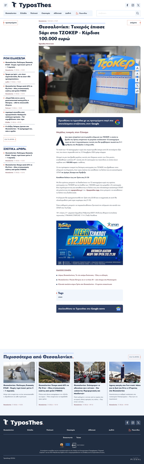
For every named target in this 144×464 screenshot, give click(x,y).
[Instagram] (133, 5)
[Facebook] (127, 5)
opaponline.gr (76, 190)
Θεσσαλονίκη (10, 13)
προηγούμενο (11, 22)
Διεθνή (68, 13)
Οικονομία (46, 13)
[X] (138, 5)
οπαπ (60, 297)
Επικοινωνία (67, 437)
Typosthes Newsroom (46, 44)
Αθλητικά (57, 13)
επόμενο (133, 22)
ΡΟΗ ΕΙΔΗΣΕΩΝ (14, 58)
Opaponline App (92, 190)
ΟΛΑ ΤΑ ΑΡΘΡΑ (9, 139)
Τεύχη (78, 437)
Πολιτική (34, 13)
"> (85, 122)
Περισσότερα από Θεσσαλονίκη (37, 356)
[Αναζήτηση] (137, 13)
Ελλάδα (23, 13)
